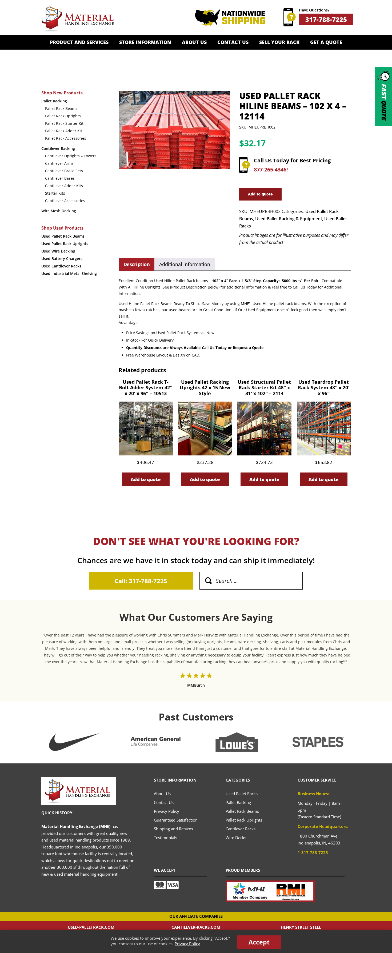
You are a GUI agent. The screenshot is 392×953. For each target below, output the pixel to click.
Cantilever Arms (59, 163)
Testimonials (165, 837)
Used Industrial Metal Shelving (69, 273)
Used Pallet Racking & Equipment (288, 219)
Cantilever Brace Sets (64, 170)
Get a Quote (326, 42)
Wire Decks (236, 837)
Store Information (145, 42)
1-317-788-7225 (313, 852)
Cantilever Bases (60, 178)
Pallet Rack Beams (61, 108)
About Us (194, 42)
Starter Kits (55, 193)
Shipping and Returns (173, 828)
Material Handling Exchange (77, 18)
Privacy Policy (187, 943)
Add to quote (260, 194)
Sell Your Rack (279, 42)
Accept (259, 942)
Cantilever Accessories (65, 200)
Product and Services (79, 42)
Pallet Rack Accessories (65, 138)
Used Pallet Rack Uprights (64, 243)
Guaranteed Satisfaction (176, 820)
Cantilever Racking (58, 148)
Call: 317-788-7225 (141, 581)
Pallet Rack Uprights (63, 115)
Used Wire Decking (58, 251)
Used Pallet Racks (242, 793)
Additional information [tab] (184, 264)
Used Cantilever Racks (61, 266)
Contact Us (233, 42)
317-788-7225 (326, 19)
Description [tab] (136, 264)
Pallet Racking (54, 100)
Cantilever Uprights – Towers (71, 155)
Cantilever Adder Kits (64, 185)
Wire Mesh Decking (58, 210)
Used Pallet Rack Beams (63, 236)
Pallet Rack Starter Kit (64, 123)
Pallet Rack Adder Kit (63, 130)
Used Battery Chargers (61, 258)
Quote (383, 102)
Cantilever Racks (240, 828)
